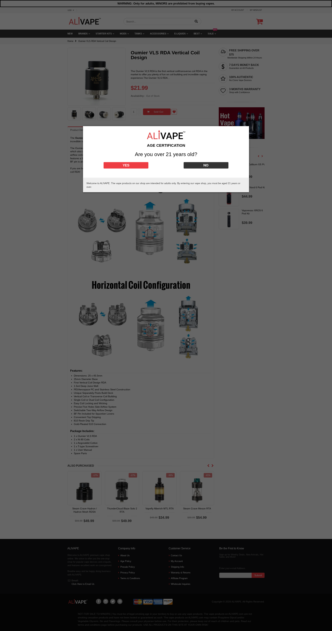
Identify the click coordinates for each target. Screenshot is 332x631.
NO (206, 165)
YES (126, 165)
